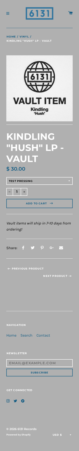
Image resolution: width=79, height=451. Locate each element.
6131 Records (26, 429)
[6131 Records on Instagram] (8, 400)
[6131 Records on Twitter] (15, 400)
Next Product (55, 275)
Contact (43, 335)
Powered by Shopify (18, 434)
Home (11, 36)
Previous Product (28, 268)
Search (26, 335)
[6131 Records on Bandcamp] (22, 400)
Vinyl (24, 36)
